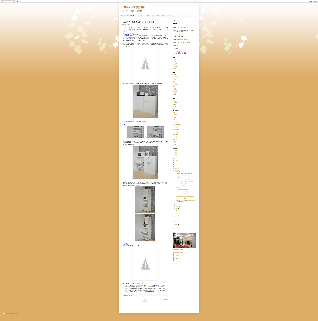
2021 (176, 152)
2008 (176, 228)
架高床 (175, 91)
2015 (176, 162)
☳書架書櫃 (176, 129)
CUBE (132, 295)
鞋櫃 (175, 68)
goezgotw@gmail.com (182, 27)
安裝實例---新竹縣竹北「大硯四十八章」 (184, 185)
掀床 (175, 88)
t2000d (175, 122)
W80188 (176, 74)
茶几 (175, 64)
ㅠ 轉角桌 (176, 137)
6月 (177, 212)
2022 (176, 150)
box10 (175, 119)
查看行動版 (145, 301)
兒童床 (175, 78)
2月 (177, 219)
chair (175, 121)
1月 (177, 221)
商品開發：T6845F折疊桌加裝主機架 (184, 191)
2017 (176, 158)
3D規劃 (148, 15)
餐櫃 (175, 106)
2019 (176, 156)
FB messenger (177, 34)
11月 (177, 204)
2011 (176, 170)
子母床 (175, 83)
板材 (158, 15)
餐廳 (175, 104)
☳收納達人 (176, 127)
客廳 (175, 59)
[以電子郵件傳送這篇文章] (123, 24)
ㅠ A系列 (176, 131)
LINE (182, 34)
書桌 (175, 142)
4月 (177, 216)
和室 (175, 79)
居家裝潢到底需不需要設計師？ (182, 194)
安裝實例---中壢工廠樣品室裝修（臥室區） (185, 193)
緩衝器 (143, 286)
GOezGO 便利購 (134, 7)
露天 (178, 45)
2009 (176, 226)
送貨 (142, 15)
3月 (177, 217)
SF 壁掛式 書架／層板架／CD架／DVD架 (185, 196)
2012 (176, 168)
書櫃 (175, 144)
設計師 (168, 15)
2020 (176, 154)
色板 (163, 15)
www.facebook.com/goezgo (183, 42)
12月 (177, 171)
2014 (176, 164)
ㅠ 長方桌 (176, 139)
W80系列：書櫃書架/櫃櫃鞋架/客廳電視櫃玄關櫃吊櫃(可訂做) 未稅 (185, 201)
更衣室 (175, 89)
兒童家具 (176, 76)
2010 (176, 224)
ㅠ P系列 (176, 134)
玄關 (175, 61)
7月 (177, 210)
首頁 (145, 299)
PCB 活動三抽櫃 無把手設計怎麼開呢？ (184, 173)
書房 (175, 141)
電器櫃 (175, 102)
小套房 (175, 84)
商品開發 (128, 295)
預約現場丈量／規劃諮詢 (182, 39)
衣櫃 (175, 94)
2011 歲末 (178, 177)
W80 (175, 117)
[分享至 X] (127, 24)
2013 (176, 166)
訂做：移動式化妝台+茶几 (181, 183)
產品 (153, 15)
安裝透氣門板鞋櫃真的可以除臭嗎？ (183, 179)
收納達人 (125, 28)
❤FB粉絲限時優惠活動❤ (127, 15)
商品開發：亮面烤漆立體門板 (182, 175)
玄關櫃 (175, 63)
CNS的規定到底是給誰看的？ (182, 189)
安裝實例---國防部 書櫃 (181, 198)
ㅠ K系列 (176, 132)
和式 (175, 81)
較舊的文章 (165, 299)
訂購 (137, 15)
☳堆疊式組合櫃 (177, 126)
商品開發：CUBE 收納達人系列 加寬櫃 (184, 181)
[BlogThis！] (125, 24)
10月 (177, 206)
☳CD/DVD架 (177, 124)
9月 (177, 208)
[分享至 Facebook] (129, 24)
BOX (175, 112)
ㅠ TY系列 (176, 136)
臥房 (175, 93)
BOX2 (175, 114)
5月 (177, 214)
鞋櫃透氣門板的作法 (180, 187)
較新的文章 (125, 299)
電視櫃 (175, 66)
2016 (176, 160)
